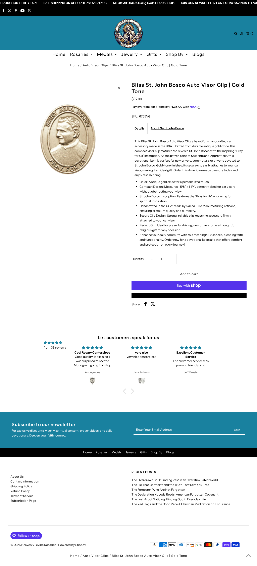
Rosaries (79, 54)
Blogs (198, 54)
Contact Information (24, 481)
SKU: (135, 116)
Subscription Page (23, 501)
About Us (16, 476)
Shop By (175, 54)
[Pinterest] (15, 11)
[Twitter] (9, 11)
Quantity (138, 259)
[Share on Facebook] (145, 304)
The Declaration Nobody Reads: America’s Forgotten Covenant (175, 494)
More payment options (189, 295)
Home (58, 54)
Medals (105, 54)
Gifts (152, 54)
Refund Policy (20, 491)
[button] (125, 391)
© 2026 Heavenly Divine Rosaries (33, 545)
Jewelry (129, 54)
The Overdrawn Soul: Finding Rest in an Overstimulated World (175, 480)
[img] (53, 342)
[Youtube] (21, 11)
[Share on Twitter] (153, 304)
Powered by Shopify (72, 545)
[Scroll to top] (248, 555)
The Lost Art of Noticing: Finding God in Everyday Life (169, 499)
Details (139, 128)
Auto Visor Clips (96, 65)
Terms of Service (21, 496)
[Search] (236, 33)
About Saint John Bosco (167, 128)
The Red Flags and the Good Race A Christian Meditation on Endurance (181, 504)
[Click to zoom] (118, 88)
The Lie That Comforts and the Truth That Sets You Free (170, 485)
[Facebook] (3, 11)
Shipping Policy (21, 486)
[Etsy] (29, 11)
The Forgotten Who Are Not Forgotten (158, 490)
